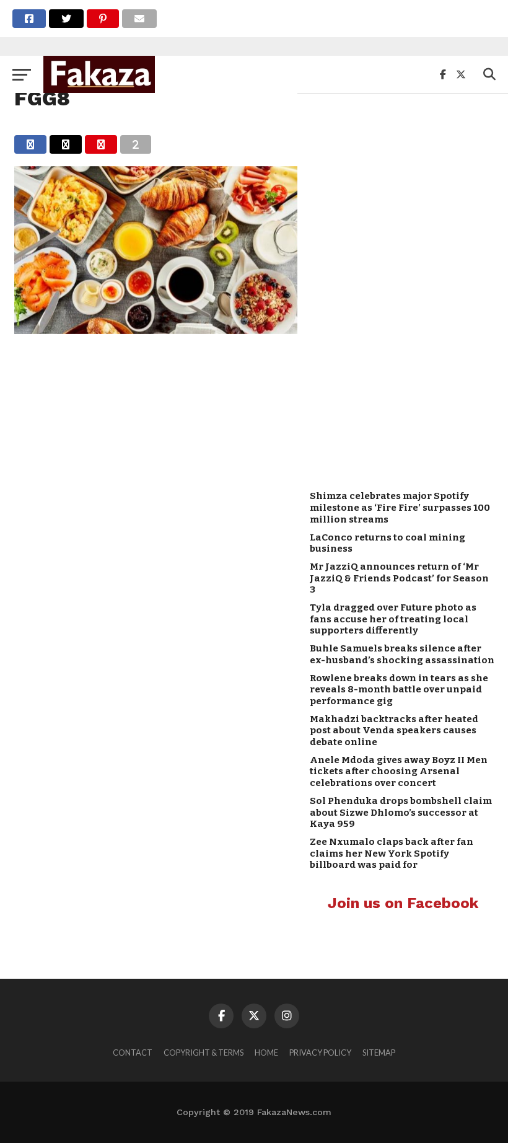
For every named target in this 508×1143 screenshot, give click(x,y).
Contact (132, 1052)
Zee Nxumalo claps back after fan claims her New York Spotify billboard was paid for (391, 853)
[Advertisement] (403, 286)
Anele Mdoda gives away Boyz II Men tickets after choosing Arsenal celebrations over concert (399, 771)
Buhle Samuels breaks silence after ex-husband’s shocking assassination (402, 654)
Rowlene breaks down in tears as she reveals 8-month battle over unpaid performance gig (399, 690)
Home (266, 1052)
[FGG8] (155, 330)
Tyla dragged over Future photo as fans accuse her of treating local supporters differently (393, 619)
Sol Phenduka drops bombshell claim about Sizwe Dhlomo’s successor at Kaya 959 (401, 812)
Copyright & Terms (203, 1052)
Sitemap (378, 1052)
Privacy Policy (320, 1052)
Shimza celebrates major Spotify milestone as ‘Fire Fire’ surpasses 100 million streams (400, 507)
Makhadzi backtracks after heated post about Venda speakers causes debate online (394, 730)
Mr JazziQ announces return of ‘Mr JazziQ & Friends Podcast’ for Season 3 (399, 578)
